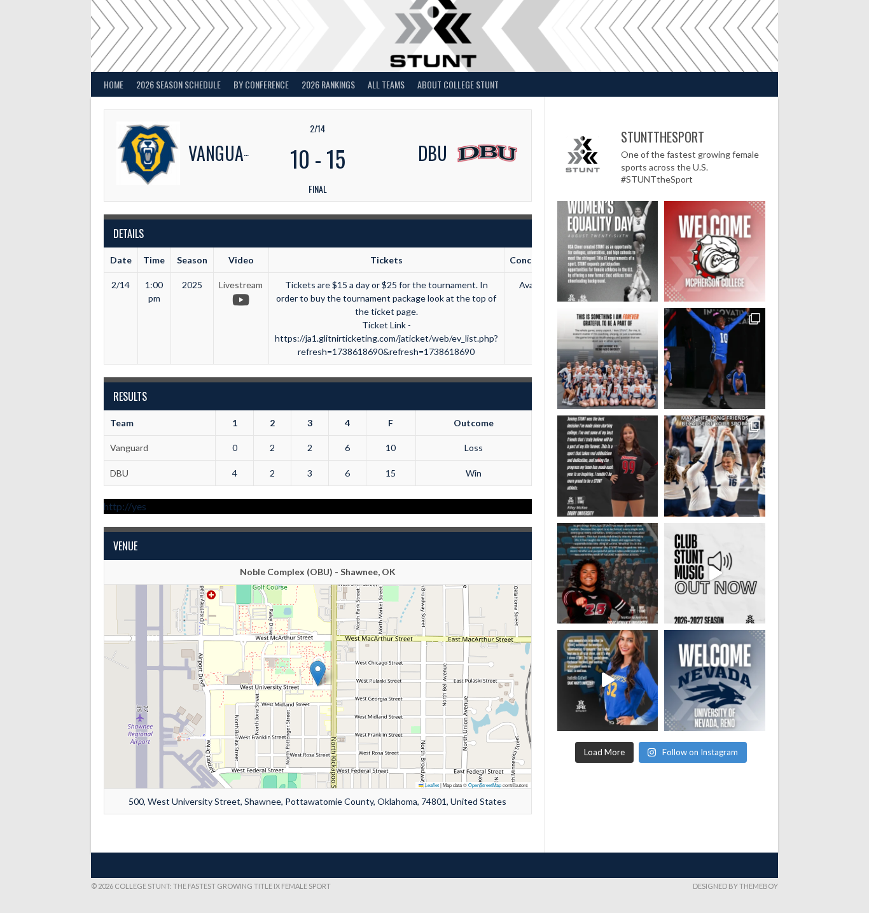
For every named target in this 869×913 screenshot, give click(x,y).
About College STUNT (458, 84)
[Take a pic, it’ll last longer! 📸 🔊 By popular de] (714, 573)
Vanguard (129, 447)
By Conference (261, 84)
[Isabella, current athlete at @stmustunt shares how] (607, 680)
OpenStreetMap (484, 784)
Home (113, 84)
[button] (318, 673)
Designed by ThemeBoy (735, 886)
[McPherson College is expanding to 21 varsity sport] (714, 251)
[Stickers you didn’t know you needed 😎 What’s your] (714, 358)
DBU (119, 473)
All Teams (386, 84)
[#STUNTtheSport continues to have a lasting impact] (607, 466)
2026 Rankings (328, 84)
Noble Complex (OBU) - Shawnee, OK (318, 571)
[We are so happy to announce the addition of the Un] (714, 680)
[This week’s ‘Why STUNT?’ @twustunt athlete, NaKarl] (607, 573)
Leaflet (431, 784)
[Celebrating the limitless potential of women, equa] (607, 251)
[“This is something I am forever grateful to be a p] (607, 358)
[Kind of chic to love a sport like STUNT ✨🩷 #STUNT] (714, 466)
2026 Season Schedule (178, 84)
